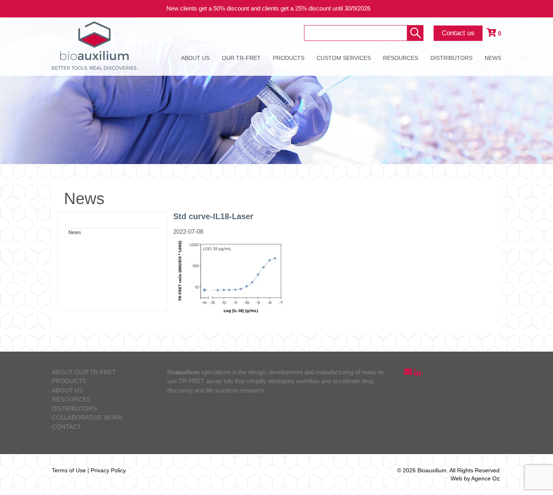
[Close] (541, 9)
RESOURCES (400, 58)
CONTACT (66, 426)
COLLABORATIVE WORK (87, 417)
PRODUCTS (288, 58)
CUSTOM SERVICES (344, 58)
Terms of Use (69, 470)
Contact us (458, 33)
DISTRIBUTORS (451, 58)
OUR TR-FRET (241, 58)
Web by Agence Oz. (476, 478)
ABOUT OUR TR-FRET (84, 372)
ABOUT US (195, 58)
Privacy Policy (108, 470)
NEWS (493, 58)
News (74, 232)
